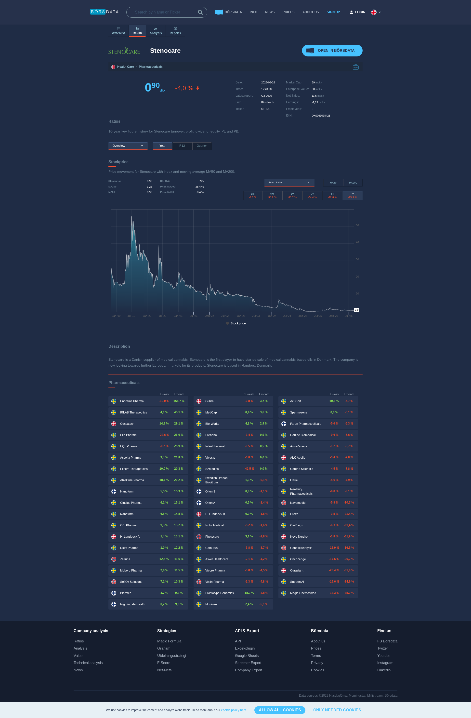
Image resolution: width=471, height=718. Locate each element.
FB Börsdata (387, 641)
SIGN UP (333, 12)
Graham (163, 648)
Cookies (317, 670)
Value (78, 655)
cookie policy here (234, 710)
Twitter (382, 648)
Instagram (385, 663)
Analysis (80, 648)
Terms (316, 655)
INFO (253, 12)
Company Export (248, 670)
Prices (316, 648)
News (270, 12)
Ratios (79, 641)
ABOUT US (310, 12)
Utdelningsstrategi (171, 655)
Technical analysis (88, 663)
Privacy (317, 663)
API (238, 641)
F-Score (163, 663)
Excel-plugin (245, 648)
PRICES (289, 12)
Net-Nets (164, 670)
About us (318, 641)
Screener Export (248, 663)
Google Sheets (247, 655)
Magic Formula (169, 641)
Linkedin (384, 670)
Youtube (383, 655)
